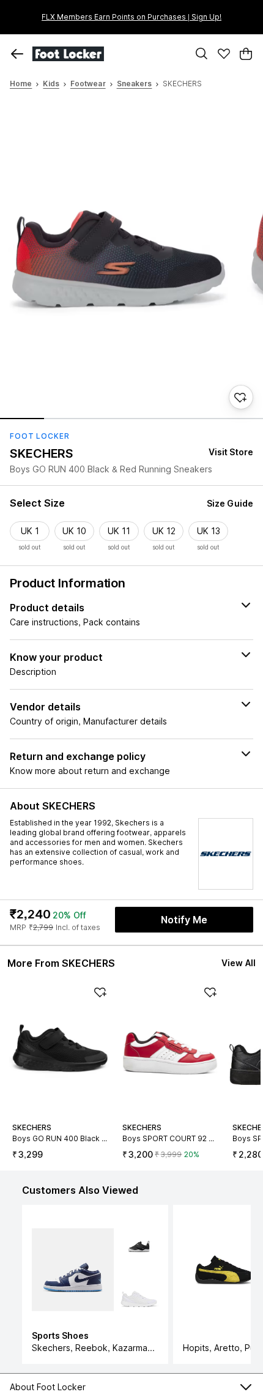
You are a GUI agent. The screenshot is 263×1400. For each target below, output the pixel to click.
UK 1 (30, 531)
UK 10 (74, 531)
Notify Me (184, 920)
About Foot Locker (48, 1387)
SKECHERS (41, 453)
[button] (17, 54)
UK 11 (119, 531)
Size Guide (230, 503)
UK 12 (164, 531)
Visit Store (231, 452)
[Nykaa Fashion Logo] (107, 54)
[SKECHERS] (226, 854)
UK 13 (208, 531)
